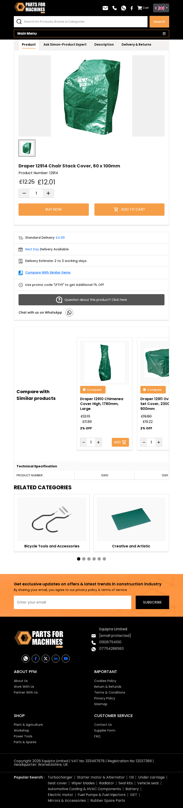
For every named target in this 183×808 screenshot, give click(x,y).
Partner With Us (26, 692)
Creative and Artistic (131, 546)
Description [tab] (104, 44)
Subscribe (152, 602)
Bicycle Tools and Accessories (51, 546)
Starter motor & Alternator (101, 777)
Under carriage (151, 777)
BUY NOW (53, 209)
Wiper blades (83, 783)
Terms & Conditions (109, 692)
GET (133, 794)
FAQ (97, 736)
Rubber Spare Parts (107, 800)
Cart (146, 8)
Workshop (21, 730)
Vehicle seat (148, 783)
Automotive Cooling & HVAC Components (84, 788)
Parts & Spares (25, 742)
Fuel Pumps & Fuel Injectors (102, 794)
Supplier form (104, 730)
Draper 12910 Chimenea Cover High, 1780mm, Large (101, 403)
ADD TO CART (133, 209)
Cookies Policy (105, 681)
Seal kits (126, 783)
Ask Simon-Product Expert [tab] (65, 44)
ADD (118, 441)
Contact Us (103, 724)
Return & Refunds (107, 686)
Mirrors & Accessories (67, 800)
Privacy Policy (104, 698)
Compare (94, 389)
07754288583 (111, 648)
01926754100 (110, 642)
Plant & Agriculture (28, 724)
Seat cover (57, 783)
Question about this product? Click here (95, 299)
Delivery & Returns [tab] (136, 44)
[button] (78, 559)
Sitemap (100, 704)
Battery (132, 788)
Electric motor (60, 794)
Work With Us (24, 686)
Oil (131, 777)
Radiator (106, 783)
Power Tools (23, 736)
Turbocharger (60, 777)
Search (159, 21)
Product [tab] (29, 44)
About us (21, 681)
